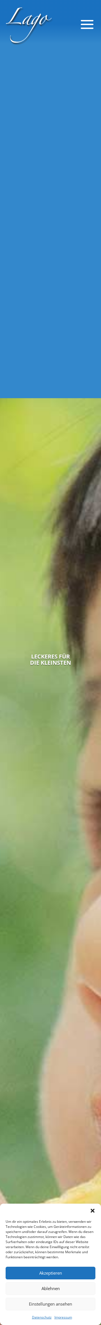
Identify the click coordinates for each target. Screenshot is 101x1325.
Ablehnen (51, 1288)
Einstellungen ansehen (50, 1304)
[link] (28, 24)
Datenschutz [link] (42, 1317)
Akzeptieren (50, 1273)
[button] (92, 1211)
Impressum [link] (63, 1317)
